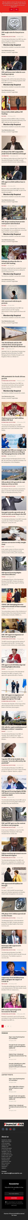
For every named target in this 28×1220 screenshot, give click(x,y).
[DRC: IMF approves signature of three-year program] (14, 626)
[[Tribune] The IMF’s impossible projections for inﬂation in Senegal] (14, 143)
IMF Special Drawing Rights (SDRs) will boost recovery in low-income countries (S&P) (14, 793)
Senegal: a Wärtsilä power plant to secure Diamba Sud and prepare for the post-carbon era (17, 1065)
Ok (11, 9)
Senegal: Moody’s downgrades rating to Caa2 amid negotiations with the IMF (17, 1046)
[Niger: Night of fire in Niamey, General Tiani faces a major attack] (4, 1088)
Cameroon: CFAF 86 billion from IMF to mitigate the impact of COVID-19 (13, 979)
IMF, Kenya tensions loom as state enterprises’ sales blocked (13, 222)
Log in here (15, 52)
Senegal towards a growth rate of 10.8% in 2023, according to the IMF (14, 513)
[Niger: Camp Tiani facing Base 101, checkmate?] (4, 1038)
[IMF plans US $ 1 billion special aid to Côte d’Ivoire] (14, 905)
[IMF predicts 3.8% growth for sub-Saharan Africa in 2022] (14, 473)
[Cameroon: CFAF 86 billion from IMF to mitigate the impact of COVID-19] (14, 969)
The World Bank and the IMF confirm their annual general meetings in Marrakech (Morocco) (13, 344)
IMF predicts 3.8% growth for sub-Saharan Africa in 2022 (13, 483)
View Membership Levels (8, 50)
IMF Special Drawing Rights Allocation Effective (11, 573)
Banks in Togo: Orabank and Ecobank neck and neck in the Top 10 (17, 1056)
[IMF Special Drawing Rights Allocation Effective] (14, 564)
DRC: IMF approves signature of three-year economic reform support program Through (12, 697)
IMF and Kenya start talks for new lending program (13, 73)
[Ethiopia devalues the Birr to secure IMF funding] (14, 252)
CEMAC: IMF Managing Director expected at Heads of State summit (14, 605)
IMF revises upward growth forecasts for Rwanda (11, 1011)
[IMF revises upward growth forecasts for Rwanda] (14, 1001)
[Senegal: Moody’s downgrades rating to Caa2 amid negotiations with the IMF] (4, 1046)
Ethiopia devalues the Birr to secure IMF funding (12, 262)
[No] (26, 6)
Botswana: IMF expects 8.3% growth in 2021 (11, 947)
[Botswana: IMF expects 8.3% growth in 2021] (14, 937)
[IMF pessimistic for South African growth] (14, 367)
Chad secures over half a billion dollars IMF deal (13, 419)
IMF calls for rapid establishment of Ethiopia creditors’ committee (14, 728)
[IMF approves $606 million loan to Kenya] (14, 173)
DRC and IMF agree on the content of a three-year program (13, 824)
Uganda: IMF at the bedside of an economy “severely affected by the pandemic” (14, 761)
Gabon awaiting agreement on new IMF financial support (14, 854)
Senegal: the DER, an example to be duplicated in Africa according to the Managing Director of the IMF (14, 452)
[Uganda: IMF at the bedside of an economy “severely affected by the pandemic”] (14, 750)
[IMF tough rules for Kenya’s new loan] (14, 23)
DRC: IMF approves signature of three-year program (12, 635)
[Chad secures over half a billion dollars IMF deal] (14, 409)
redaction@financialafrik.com (13, 1173)
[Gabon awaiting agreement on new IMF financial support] (14, 844)
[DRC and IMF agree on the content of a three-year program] (14, 814)
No (16, 9)
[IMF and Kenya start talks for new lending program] (14, 63)
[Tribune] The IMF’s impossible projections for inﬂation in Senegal (14, 153)
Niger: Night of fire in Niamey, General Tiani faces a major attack (16, 1088)
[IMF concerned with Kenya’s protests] (14, 292)
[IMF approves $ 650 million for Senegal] (14, 874)
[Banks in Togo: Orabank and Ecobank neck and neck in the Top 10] (4, 1056)
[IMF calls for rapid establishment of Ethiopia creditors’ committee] (14, 718)
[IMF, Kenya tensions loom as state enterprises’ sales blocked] (14, 213)
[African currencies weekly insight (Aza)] (14, 533)
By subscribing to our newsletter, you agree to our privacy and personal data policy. (14, 1203)
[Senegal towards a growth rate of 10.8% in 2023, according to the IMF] (14, 503)
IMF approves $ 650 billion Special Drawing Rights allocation (13, 666)
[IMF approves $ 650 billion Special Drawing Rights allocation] (14, 656)
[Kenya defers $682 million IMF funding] (14, 103)
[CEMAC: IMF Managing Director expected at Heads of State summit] (14, 595)
